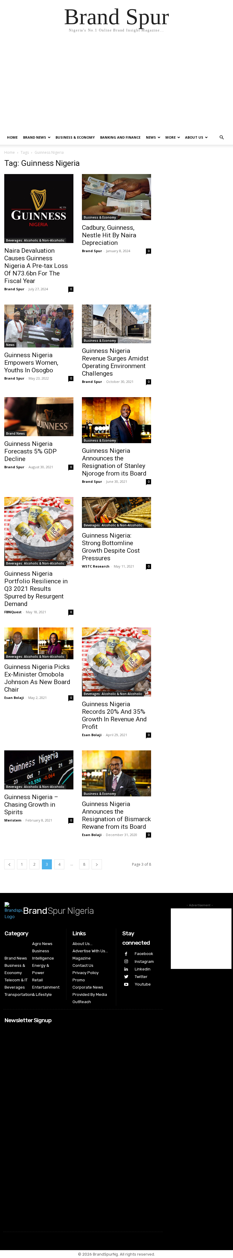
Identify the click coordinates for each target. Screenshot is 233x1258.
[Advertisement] (116, 84)
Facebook (144, 953)
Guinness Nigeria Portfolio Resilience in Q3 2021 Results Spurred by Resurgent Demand (36, 589)
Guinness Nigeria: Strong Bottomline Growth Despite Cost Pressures (111, 547)
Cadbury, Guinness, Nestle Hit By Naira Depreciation (109, 235)
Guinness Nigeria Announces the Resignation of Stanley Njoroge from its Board (114, 462)
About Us (194, 137)
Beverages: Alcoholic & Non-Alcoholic (35, 240)
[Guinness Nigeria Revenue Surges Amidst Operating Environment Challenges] (116, 324)
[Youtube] (126, 984)
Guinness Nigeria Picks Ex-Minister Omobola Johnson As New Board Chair (37, 678)
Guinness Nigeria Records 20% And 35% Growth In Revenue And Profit (114, 715)
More (170, 137)
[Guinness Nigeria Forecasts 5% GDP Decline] (38, 416)
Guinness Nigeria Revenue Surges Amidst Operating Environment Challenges (115, 362)
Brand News (34, 137)
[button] (221, 137)
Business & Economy (75, 137)
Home (12, 137)
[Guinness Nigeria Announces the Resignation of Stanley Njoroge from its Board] (116, 420)
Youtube (143, 984)
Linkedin (142, 969)
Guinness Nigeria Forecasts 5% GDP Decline (30, 451)
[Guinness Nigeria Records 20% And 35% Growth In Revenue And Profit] (116, 662)
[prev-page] (9, 864)
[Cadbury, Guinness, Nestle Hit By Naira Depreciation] (116, 197)
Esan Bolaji (14, 697)
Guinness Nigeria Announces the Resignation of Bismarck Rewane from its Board (116, 815)
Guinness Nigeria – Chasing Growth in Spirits (31, 804)
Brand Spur (14, 289)
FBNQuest (13, 612)
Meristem (12, 820)
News (151, 137)
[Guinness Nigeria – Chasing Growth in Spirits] (38, 769)
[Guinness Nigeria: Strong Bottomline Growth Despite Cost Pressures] (116, 512)
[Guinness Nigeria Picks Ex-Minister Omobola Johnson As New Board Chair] (38, 643)
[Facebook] (126, 954)
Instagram (144, 961)
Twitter (141, 976)
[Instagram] (126, 961)
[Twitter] (126, 977)
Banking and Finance (120, 137)
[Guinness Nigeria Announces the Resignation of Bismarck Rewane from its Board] (116, 773)
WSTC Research (96, 566)
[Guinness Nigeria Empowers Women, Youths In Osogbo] (38, 326)
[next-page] (97, 864)
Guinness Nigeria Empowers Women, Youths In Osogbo (31, 362)
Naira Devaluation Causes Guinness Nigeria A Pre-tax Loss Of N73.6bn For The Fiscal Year (36, 266)
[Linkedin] (126, 969)
